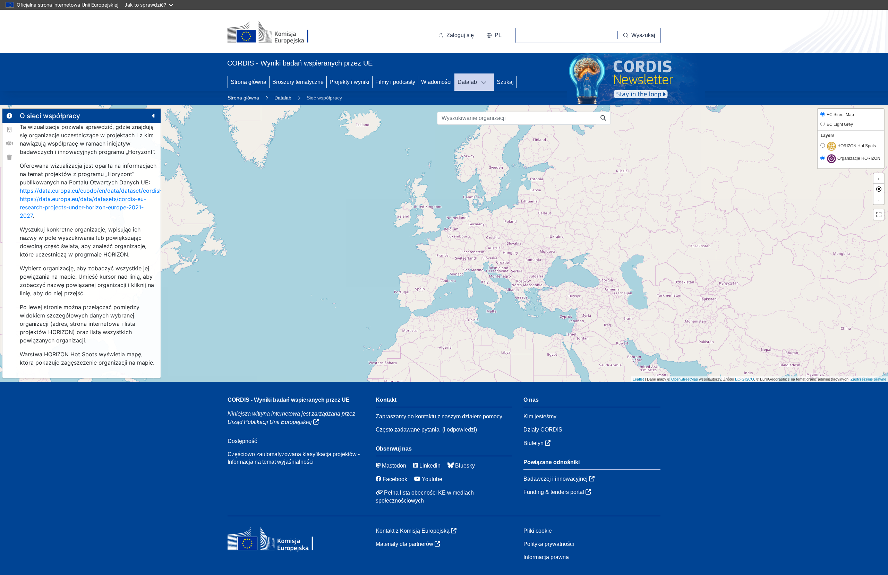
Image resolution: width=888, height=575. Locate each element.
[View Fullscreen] (878, 214)
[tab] (9, 116)
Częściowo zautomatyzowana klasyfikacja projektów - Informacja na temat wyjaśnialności (294, 458)
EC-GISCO (744, 379)
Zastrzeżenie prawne (868, 379)
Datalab (467, 82)
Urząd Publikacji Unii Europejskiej (270, 422)
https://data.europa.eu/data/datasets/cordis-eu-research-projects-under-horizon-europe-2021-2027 (83, 207)
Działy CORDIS (542, 430)
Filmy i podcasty (395, 82)
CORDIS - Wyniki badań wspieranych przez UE (289, 400)
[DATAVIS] (486, 82)
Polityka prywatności (548, 544)
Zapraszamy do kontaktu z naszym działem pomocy (439, 416)
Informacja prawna (546, 557)
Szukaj (505, 82)
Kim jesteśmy (539, 416)
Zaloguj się (460, 35)
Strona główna (248, 82)
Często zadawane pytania (407, 430)
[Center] (878, 189)
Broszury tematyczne (298, 82)
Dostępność (242, 441)
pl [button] (498, 35)
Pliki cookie (537, 531)
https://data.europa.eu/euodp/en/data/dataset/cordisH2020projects (109, 190)
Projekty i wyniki (349, 82)
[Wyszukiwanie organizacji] (603, 118)
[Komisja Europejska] (275, 32)
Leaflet (638, 379)
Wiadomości (436, 82)
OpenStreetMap (684, 379)
